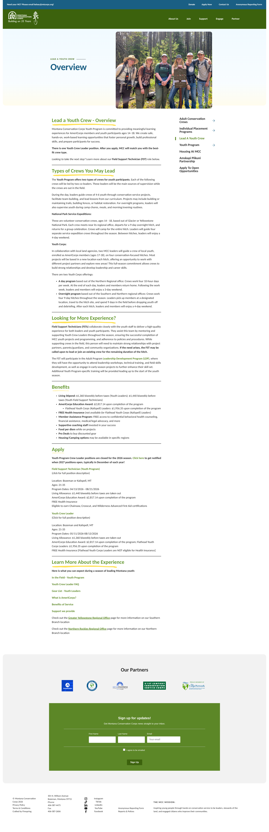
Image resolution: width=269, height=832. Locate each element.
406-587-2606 (54, 811)
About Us (173, 19)
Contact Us (224, 4)
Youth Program (189, 145)
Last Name (123, 734)
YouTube (98, 808)
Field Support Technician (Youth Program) (76, 469)
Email (150, 734)
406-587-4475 (54, 805)
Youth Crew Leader (63, 513)
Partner (236, 19)
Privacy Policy (19, 805)
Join (189, 19)
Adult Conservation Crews (192, 120)
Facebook (98, 811)
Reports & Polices (126, 811)
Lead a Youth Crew (191, 138)
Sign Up (134, 762)
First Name (94, 734)
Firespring (26, 811)
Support (203, 19)
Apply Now (207, 4)
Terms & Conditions (21, 808)
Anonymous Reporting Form (249, 4)
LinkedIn (98, 805)
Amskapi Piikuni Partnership (190, 160)
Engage (219, 19)
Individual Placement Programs (193, 130)
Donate (192, 4)
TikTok (98, 802)
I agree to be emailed (135, 750)
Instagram (98, 799)
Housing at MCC (190, 151)
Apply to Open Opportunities (189, 170)
